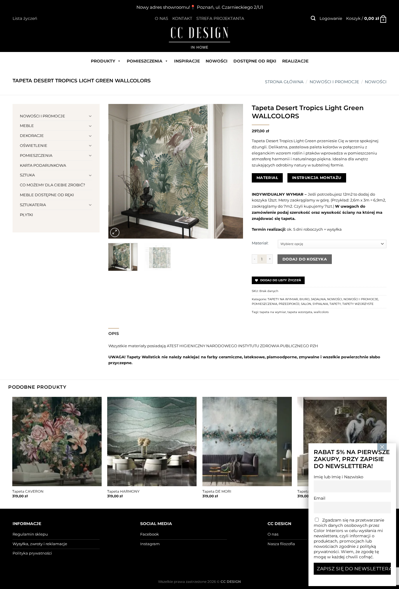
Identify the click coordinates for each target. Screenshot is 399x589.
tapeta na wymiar (273, 312)
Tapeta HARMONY (123, 491)
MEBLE (27, 125)
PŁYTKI (26, 214)
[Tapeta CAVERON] (57, 441)
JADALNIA (318, 299)
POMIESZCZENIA (144, 61)
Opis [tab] (113, 333)
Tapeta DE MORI (216, 491)
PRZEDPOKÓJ (289, 304)
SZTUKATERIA (33, 204)
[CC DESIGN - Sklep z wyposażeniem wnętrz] (199, 37)
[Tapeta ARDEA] (342, 441)
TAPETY (335, 304)
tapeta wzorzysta (299, 312)
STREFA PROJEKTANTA (220, 18)
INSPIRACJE (187, 61)
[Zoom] (114, 232)
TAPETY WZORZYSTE (358, 304)
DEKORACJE (32, 135)
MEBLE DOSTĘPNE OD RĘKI (47, 194)
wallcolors (321, 312)
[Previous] (118, 171)
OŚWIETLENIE (33, 145)
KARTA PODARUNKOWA (43, 165)
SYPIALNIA (320, 304)
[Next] (233, 171)
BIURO (304, 299)
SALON (306, 304)
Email (319, 498)
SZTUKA (27, 175)
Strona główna (284, 81)
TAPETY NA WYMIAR (283, 299)
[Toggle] (90, 116)
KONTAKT (182, 18)
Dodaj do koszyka (304, 259)
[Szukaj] (313, 18)
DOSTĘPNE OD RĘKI (254, 61)
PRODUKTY (103, 61)
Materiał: (260, 243)
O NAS (161, 18)
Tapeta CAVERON (28, 491)
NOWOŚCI (217, 61)
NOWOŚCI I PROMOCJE (334, 81)
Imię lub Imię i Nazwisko (338, 476)
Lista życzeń (25, 18)
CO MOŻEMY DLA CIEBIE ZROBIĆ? (52, 185)
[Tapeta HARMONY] (152, 441)
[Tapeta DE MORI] (247, 441)
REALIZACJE (295, 61)
